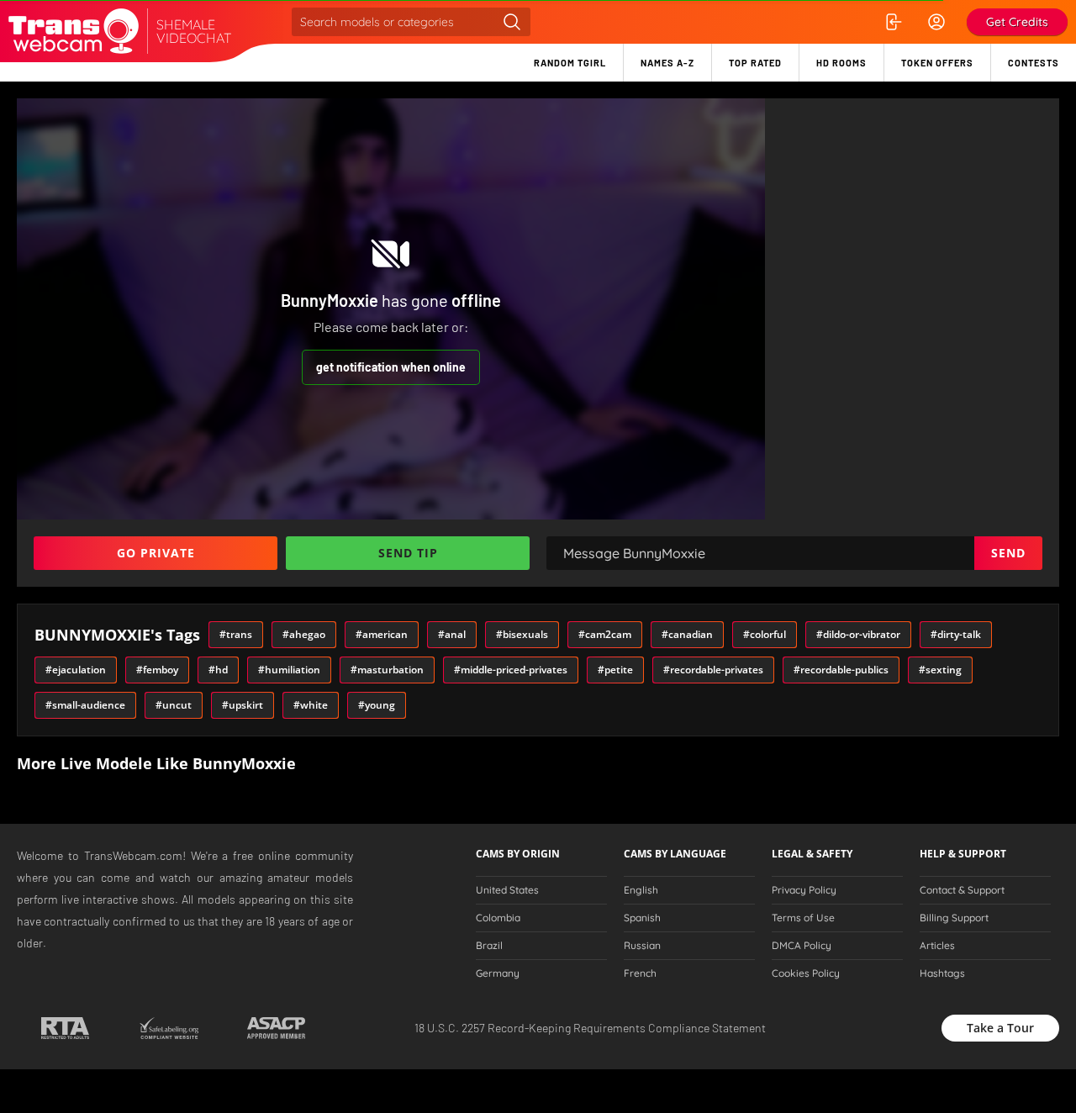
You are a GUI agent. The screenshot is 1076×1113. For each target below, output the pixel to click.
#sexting (940, 669)
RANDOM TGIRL (570, 62)
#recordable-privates (713, 669)
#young (376, 705)
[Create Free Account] (936, 22)
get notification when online (391, 367)
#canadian (687, 634)
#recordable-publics (841, 669)
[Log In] (893, 22)
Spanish (642, 918)
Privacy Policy (804, 890)
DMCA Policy (801, 946)
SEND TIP (408, 553)
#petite (615, 669)
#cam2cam (604, 634)
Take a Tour (1000, 1028)
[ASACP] (276, 1028)
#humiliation (289, 669)
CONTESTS (1033, 62)
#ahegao (303, 634)
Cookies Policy (806, 973)
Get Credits (1017, 21)
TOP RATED (755, 62)
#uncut (174, 705)
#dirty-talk (956, 634)
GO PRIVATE (156, 553)
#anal (452, 634)
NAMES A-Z (667, 62)
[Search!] (511, 22)
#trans (235, 634)
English (641, 890)
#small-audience (85, 705)
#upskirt (242, 705)
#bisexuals (522, 634)
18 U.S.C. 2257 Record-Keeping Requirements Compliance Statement (590, 1028)
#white (310, 705)
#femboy (157, 669)
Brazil (489, 946)
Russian (642, 946)
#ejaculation (75, 669)
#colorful (764, 634)
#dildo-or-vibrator (858, 634)
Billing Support (954, 918)
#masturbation (387, 669)
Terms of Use (803, 918)
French (640, 973)
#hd (218, 669)
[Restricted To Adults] (65, 1028)
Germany (498, 973)
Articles (937, 946)
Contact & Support (962, 890)
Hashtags (942, 973)
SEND (1008, 553)
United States (507, 890)
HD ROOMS (841, 62)
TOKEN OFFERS (937, 62)
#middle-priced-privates (510, 669)
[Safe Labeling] (168, 1028)
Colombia (498, 918)
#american (382, 634)
